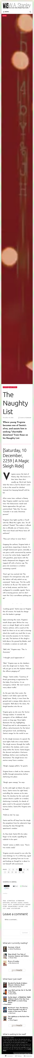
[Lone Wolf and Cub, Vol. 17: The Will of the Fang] (5, 992)
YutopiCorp (16, 908)
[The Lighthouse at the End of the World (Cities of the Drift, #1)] (5, 1018)
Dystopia (7, 902)
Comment (25, 932)
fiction (14, 902)
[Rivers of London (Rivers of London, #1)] (5, 963)
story (21, 906)
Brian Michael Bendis (15, 986)
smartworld (13, 387)
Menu (7, 12)
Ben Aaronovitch (14, 963)
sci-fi (10, 904)
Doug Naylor (7, 1004)
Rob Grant (13, 1013)
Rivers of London (13, 961)
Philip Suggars (14, 1020)
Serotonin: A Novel (14, 947)
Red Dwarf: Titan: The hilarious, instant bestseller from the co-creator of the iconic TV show (18, 1009)
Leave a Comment (25, 418)
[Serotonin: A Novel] (5, 949)
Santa (20, 902)
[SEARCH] (29, 12)
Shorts (5, 387)
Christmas (11, 900)
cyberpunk (20, 900)
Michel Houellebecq (15, 949)
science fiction (19, 904)
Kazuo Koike (13, 993)
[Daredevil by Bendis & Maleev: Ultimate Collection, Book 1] (5, 985)
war (9, 908)
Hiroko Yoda (13, 957)
